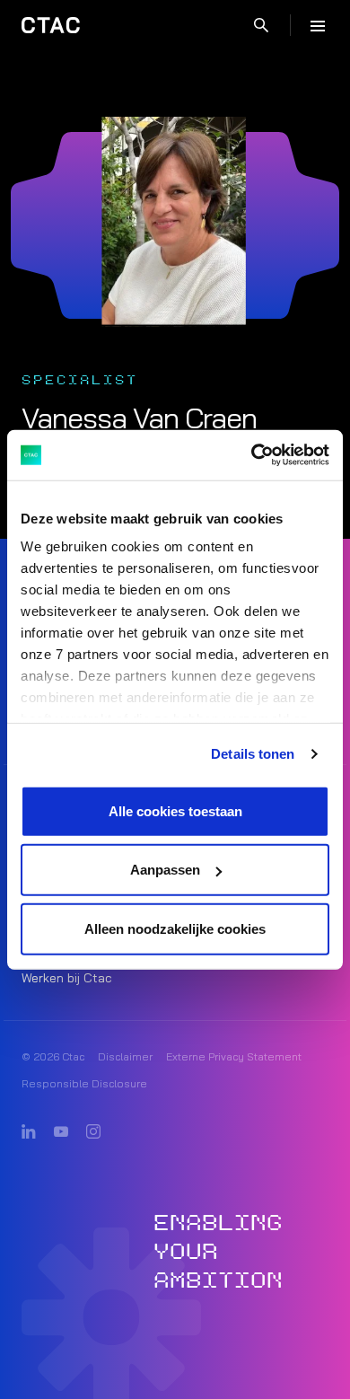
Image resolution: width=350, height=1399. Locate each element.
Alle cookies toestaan (175, 810)
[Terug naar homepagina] (51, 25)
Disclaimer (125, 1056)
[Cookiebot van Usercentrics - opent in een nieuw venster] (251, 455)
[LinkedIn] (29, 1132)
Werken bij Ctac (67, 978)
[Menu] (317, 25)
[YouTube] (61, 1132)
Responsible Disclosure (84, 1083)
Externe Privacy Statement (234, 1056)
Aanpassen (165, 869)
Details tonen (252, 753)
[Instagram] (93, 1132)
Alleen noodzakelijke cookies (175, 928)
